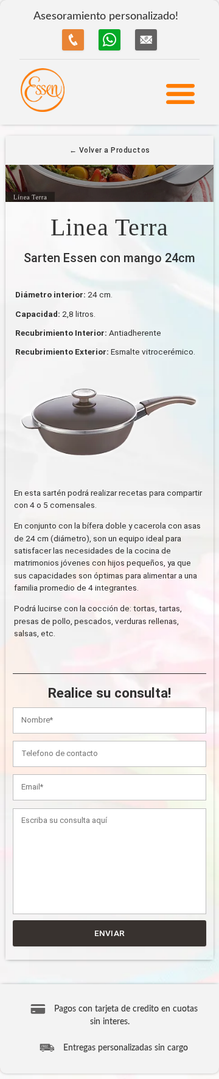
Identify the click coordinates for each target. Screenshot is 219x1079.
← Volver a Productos (109, 150)
